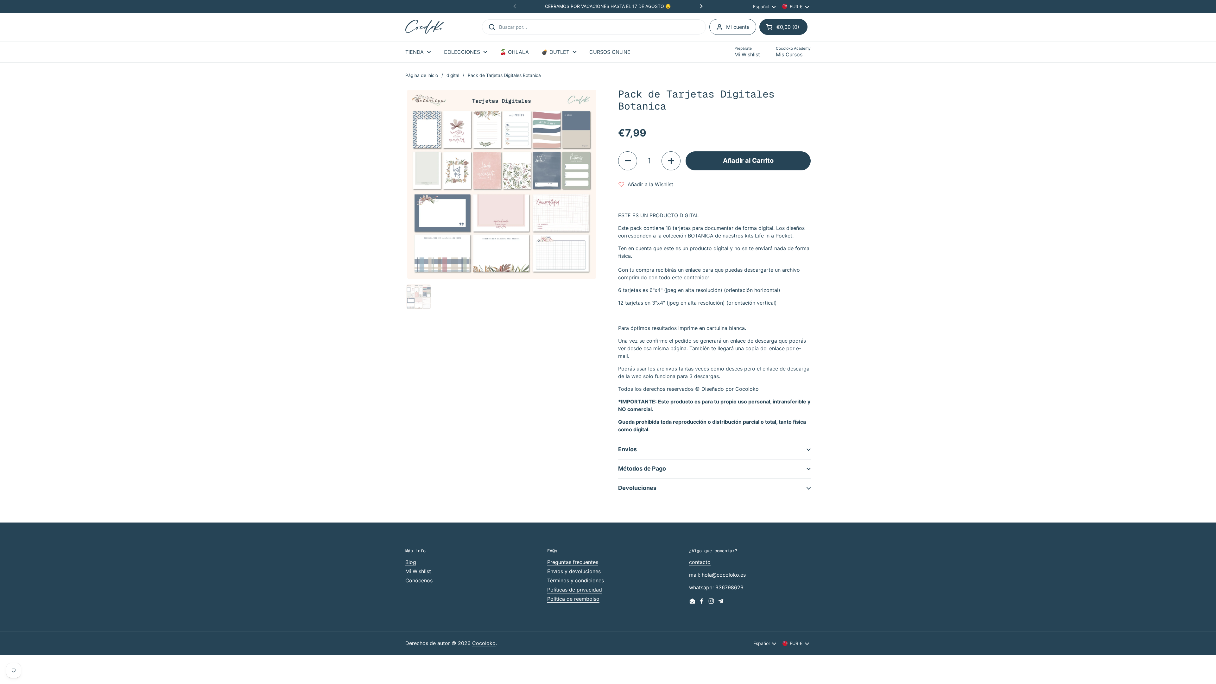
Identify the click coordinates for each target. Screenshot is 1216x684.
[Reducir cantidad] (627, 160)
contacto (700, 562)
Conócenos (419, 580)
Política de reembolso (573, 599)
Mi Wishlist (418, 571)
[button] (783, 27)
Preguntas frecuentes (572, 562)
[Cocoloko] (424, 27)
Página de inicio (421, 75)
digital (452, 75)
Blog (410, 562)
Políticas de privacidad (574, 589)
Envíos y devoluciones (574, 571)
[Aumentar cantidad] (671, 160)
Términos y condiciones (575, 580)
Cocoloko (484, 643)
